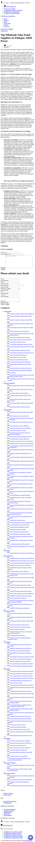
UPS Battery (7, 550)
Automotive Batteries (9, 383)
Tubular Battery (8, 409)
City (2, 291)
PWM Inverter (7, 812)
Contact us (6, 26)
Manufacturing (7, 803)
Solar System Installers (10, 762)
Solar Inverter (7, 738)
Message (3, 267)
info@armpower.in (10, 6)
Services (6, 25)
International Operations (10, 801)
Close (2, 304)
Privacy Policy (7, 795)
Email (2, 282)
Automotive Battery (9, 811)
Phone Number (4, 285)
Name (2, 252)
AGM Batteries (8, 815)
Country (3, 295)
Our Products (7, 23)
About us (6, 20)
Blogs (5, 22)
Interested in (4, 288)
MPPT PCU (7, 814)
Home (5, 19)
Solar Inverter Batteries (10, 809)
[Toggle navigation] (15, 16)
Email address (4, 254)
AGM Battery (7, 642)
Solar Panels (6, 47)
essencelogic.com (27, 840)
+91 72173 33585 (9, 8)
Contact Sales (4, 31)
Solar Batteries (7, 311)
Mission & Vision (8, 793)
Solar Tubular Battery (9, 773)
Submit (3, 269)
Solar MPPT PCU (8, 556)
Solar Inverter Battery (9, 611)
